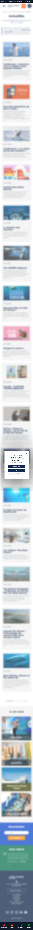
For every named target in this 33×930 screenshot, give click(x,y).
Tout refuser (16, 470)
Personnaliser (16, 474)
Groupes (3, 1)
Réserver (4, 927)
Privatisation (12, 1)
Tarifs (12, 927)
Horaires (20, 927)
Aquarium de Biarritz (23, 1)
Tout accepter (16, 467)
